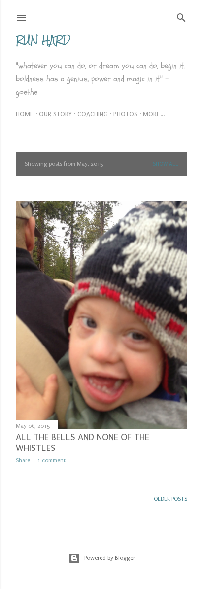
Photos (125, 114)
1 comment (51, 460)
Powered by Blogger (109, 558)
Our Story (55, 114)
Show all (165, 164)
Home (25, 114)
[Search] (181, 15)
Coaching (92, 114)
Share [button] (23, 460)
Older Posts (170, 499)
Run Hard (43, 40)
